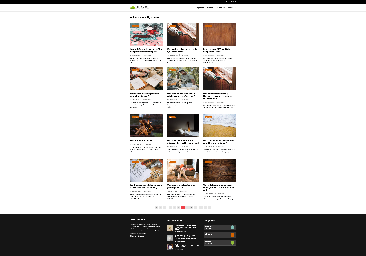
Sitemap (133, 236)
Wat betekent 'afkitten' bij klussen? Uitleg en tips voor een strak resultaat (218, 96)
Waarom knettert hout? (141, 140)
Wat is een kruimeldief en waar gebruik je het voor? (181, 186)
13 (195, 207)
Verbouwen (220, 8)
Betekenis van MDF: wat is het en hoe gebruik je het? (218, 50)
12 (191, 207)
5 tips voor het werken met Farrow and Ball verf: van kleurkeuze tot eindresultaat (185, 237)
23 (205, 207)
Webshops (232, 8)
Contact (140, 2)
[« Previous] (156, 207)
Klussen (210, 8)
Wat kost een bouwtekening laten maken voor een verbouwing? (146, 186)
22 (201, 207)
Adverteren (133, 2)
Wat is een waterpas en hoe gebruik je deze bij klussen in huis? (183, 141)
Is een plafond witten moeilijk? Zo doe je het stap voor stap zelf (146, 50)
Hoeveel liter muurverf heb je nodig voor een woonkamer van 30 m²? (186, 227)
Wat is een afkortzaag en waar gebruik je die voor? (144, 94)
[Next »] (209, 207)
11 (186, 207)
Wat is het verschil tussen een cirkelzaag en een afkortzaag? (181, 94)
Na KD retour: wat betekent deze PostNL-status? (187, 246)
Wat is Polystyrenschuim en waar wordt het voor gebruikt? (219, 141)
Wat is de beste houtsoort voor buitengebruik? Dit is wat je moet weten (218, 187)
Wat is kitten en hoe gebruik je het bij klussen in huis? (182, 50)
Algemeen (200, 8)
